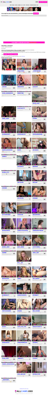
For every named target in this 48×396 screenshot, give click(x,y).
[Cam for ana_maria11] (39, 271)
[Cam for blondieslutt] (8, 288)
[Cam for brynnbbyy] (39, 288)
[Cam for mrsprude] (39, 159)
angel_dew (36, 252)
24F (29, 71)
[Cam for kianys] (24, 143)
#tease (10, 54)
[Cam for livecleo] (8, 80)
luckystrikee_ (36, 247)
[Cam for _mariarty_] (24, 351)
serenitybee (20, 93)
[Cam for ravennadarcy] (8, 127)
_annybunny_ (6, 379)
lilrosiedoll (20, 166)
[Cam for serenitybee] (24, 91)
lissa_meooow (21, 374)
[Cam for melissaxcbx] (8, 271)
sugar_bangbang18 (7, 93)
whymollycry (36, 374)
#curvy (5, 54)
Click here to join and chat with (24, 42)
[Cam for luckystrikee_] (39, 240)
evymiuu (35, 118)
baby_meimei (20, 247)
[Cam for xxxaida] (24, 304)
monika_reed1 (5, 247)
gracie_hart (36, 103)
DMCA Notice (28, 393)
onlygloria (20, 182)
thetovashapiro (6, 311)
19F (44, 135)
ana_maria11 (36, 278)
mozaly (4, 326)
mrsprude (35, 166)
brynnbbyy (36, 295)
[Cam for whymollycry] (39, 367)
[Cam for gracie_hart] (39, 96)
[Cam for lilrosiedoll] (24, 159)
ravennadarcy (6, 134)
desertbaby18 (5, 342)
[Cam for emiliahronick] (39, 207)
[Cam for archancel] (39, 143)
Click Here (23, 56)
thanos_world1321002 (8, 364)
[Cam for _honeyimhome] (39, 64)
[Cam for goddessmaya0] (24, 127)
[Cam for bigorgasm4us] (8, 223)
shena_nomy (5, 118)
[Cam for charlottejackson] (24, 223)
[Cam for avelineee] (39, 191)
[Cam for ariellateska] (24, 64)
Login (37, 1)
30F (29, 327)
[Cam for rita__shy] (24, 256)
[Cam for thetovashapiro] (8, 304)
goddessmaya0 (21, 134)
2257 (32, 393)
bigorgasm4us (6, 230)
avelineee (35, 198)
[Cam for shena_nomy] (8, 111)
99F (44, 150)
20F (14, 118)
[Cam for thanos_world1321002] (8, 362)
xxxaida (19, 311)
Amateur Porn (22, 388)
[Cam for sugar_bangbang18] (8, 91)
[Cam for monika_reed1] (8, 240)
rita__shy (20, 262)
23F (14, 135)
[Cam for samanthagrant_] (24, 288)
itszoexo (35, 358)
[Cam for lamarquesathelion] (39, 223)
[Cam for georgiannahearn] (39, 127)
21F (14, 173)
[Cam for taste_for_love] (24, 320)
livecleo (4, 86)
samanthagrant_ (22, 295)
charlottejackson (22, 230)
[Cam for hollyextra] (24, 191)
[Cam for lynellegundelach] (24, 335)
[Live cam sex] (7, 1)
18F (29, 87)
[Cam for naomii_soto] (8, 170)
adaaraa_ (35, 342)
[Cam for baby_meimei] (24, 240)
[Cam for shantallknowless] (8, 143)
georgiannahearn (37, 134)
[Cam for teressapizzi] (24, 80)
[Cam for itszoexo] (39, 351)
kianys (19, 150)
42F (14, 151)
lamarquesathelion (38, 230)
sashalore (20, 214)
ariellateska (20, 71)
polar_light (5, 358)
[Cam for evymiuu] (39, 111)
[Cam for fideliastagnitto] (39, 320)
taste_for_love (21, 326)
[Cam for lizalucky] (39, 80)
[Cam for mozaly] (8, 320)
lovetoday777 (21, 108)
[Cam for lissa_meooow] (24, 367)
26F (44, 167)
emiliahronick (36, 214)
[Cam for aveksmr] (8, 186)
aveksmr (4, 188)
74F (15, 364)
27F (44, 247)
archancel (36, 150)
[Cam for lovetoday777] (24, 106)
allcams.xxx (23, 393)
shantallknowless (7, 150)
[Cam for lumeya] (24, 271)
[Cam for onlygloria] (24, 175)
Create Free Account (43, 1)
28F (44, 183)
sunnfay (4, 156)
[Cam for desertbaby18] (8, 335)
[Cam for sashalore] (24, 207)
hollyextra (20, 198)
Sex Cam (26, 388)
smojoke (35, 182)
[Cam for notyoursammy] (8, 207)
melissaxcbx (5, 278)
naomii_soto (5, 172)
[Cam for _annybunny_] (8, 378)
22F (29, 94)
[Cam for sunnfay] (8, 154)
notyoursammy (6, 214)
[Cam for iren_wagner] (39, 304)
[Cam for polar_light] (8, 351)
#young (15, 54)
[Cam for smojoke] (39, 175)
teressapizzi (20, 86)
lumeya (19, 278)
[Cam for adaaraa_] (39, 335)
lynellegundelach (22, 342)
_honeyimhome (37, 71)
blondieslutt (5, 295)
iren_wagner (36, 311)
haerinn (4, 252)
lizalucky (35, 86)
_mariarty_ (20, 358)
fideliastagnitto (37, 326)
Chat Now (36, 13)
